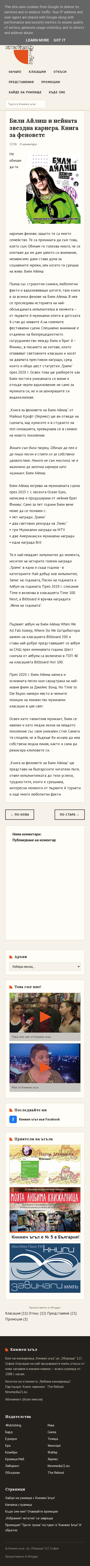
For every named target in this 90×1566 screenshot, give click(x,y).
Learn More (37, 40)
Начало (15, 72)
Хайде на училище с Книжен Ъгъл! (30, 1498)
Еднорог (11, 1439)
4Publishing (13, 1425)
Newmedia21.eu (16, 1392)
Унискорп (54, 1445)
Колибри (11, 1452)
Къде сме (57, 92)
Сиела (52, 1432)
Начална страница (18, 1505)
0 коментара (28, 144)
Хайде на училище (25, 92)
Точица (53, 1439)
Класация (13, 1313)
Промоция (13, 1319)
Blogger (55, 1307)
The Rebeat (55, 1387)
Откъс (34, 1313)
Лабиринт (12, 1466)
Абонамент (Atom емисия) (24, 1399)
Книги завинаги (34, 1387)
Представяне (58, 1313)
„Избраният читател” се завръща (29, 1518)
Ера (7, 1445)
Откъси (60, 72)
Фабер (52, 1452)
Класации (37, 72)
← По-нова (19, 814)
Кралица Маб (14, 1459)
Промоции (50, 82)
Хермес (53, 1459)
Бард (9, 1432)
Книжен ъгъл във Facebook (36, 1119)
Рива (51, 1425)
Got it (60, 40)
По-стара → (70, 814)
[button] (45, 1017)
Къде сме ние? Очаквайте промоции (31, 1511)
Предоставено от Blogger (21, 1556)
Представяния (21, 82)
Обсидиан (12, 1472)
